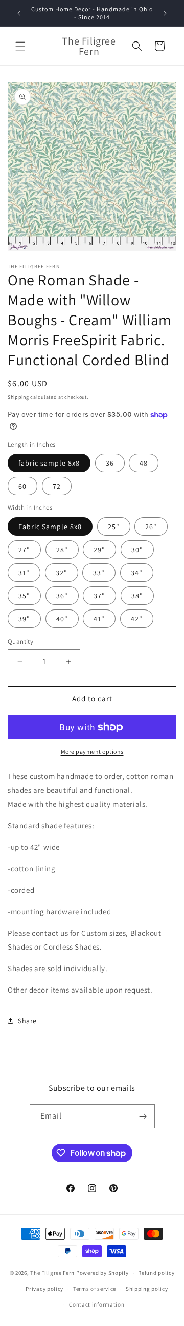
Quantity (20, 641)
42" (137, 618)
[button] (20, 46)
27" (24, 549)
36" (62, 595)
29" (99, 549)
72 (57, 486)
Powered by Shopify (102, 1272)
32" (61, 572)
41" (99, 618)
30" (137, 549)
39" (24, 618)
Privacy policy (44, 1288)
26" (151, 526)
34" (137, 572)
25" (114, 526)
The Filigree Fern (52, 1272)
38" (137, 595)
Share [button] (27, 1020)
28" (62, 549)
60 (22, 486)
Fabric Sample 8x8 (50, 526)
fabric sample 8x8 (49, 463)
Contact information (96, 1304)
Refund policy (156, 1272)
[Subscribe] (143, 1116)
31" (24, 572)
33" (99, 572)
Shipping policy (147, 1288)
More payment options (92, 751)
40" (62, 618)
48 (144, 463)
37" (99, 595)
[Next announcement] (165, 13)
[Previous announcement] (19, 13)
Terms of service (94, 1288)
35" (24, 595)
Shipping (18, 397)
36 (110, 463)
